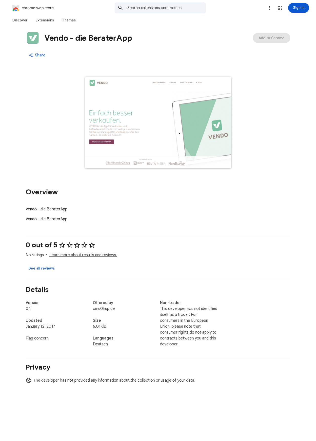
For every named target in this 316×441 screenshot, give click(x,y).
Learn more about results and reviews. (83, 255)
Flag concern (37, 338)
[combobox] (166, 8)
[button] (280, 8)
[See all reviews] (42, 268)
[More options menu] (269, 8)
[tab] (20, 20)
